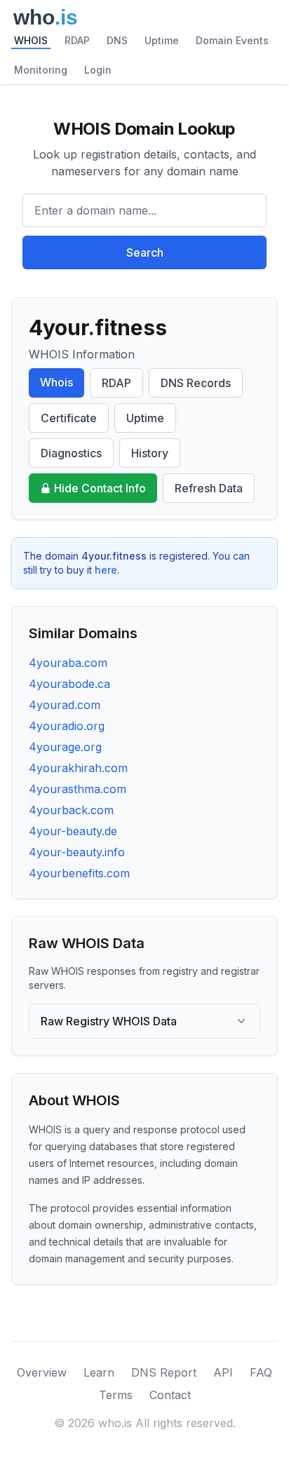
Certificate (69, 418)
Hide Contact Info (100, 488)
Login (98, 70)
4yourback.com (71, 810)
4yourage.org (65, 747)
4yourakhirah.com (78, 768)
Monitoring (40, 70)
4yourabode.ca (69, 684)
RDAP (77, 40)
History (149, 453)
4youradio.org (67, 726)
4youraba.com (68, 663)
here (106, 570)
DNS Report (163, 1372)
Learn (98, 1372)
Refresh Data (209, 488)
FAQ (261, 1372)
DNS (117, 40)
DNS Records (196, 383)
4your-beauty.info (77, 852)
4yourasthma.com (77, 789)
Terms (116, 1395)
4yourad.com (64, 705)
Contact (170, 1395)
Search (144, 252)
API (223, 1372)
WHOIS (31, 40)
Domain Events (232, 40)
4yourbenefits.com (79, 873)
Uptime (161, 40)
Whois (56, 382)
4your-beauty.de (73, 831)
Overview (42, 1372)
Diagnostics (71, 453)
